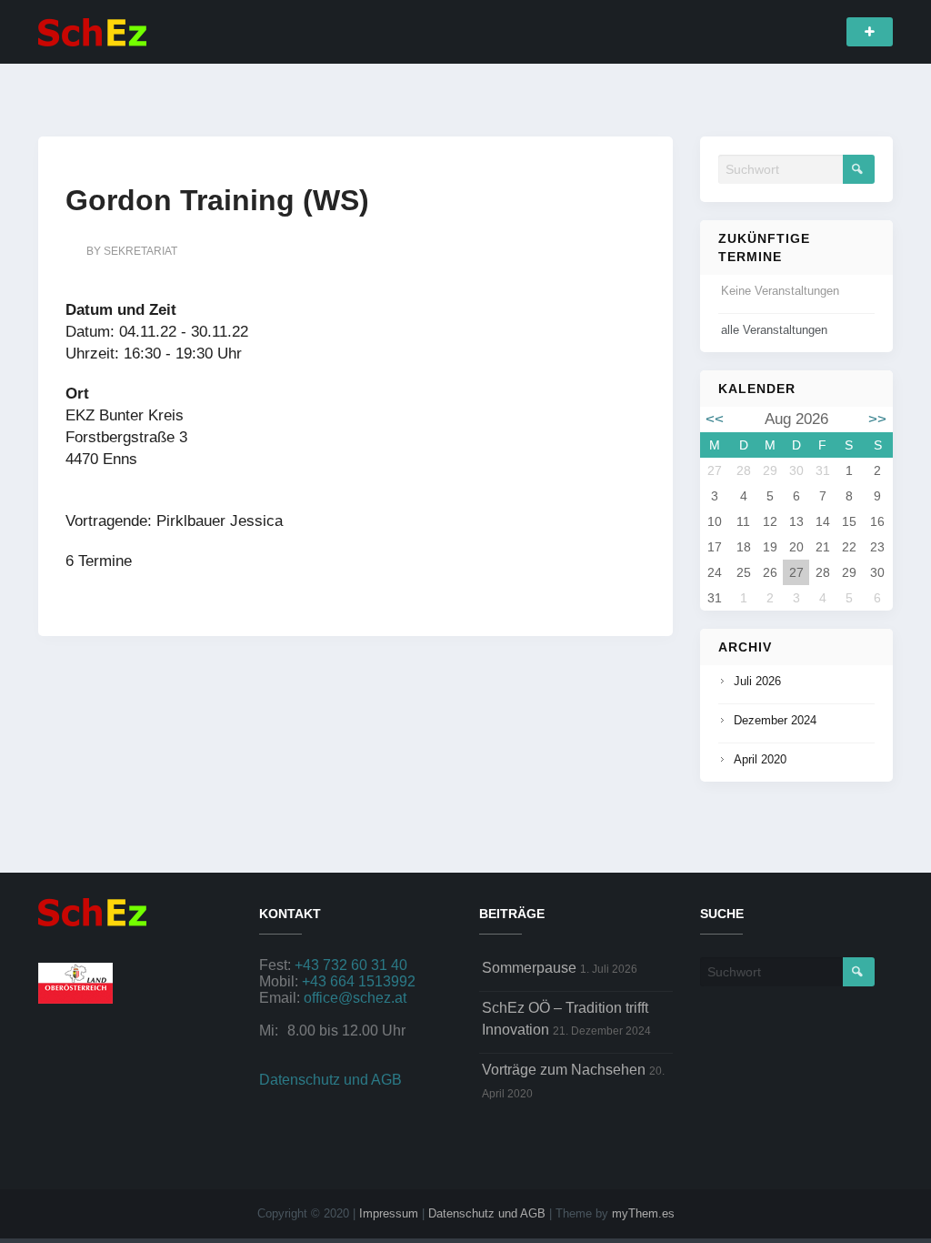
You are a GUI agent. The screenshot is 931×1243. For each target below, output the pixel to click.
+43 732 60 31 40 (351, 965)
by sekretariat (131, 251)
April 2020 (760, 759)
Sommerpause (529, 967)
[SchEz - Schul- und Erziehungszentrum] (92, 31)
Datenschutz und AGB (330, 1079)
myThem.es (643, 1213)
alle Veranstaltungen (774, 330)
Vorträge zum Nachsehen (564, 1069)
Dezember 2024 (775, 720)
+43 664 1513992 (358, 981)
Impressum (388, 1213)
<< (715, 419)
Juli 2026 (757, 681)
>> (877, 419)
